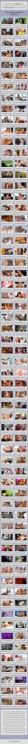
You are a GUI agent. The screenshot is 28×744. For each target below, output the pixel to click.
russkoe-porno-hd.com (9, 7)
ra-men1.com (16, 741)
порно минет (18, 3)
